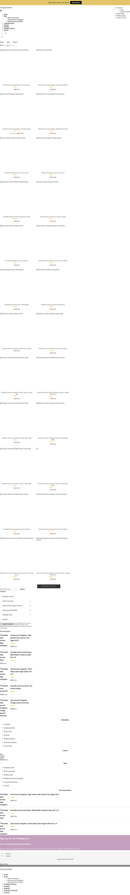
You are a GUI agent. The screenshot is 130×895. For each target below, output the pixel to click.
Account (119, 8)
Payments (7, 735)
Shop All (5, 619)
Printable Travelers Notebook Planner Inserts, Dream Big (16, 393)
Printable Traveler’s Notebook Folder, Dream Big (16, 438)
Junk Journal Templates (15, 20)
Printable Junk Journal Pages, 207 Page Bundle (17, 129)
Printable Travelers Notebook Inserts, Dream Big (16, 483)
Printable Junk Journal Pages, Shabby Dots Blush (53, 85)
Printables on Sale (8, 596)
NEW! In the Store (9, 771)
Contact (6, 30)
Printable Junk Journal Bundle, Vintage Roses (16, 85)
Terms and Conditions (10, 742)
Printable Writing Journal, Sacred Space (53, 173)
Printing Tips (121, 16)
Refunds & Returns (9, 738)
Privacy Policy (8, 746)
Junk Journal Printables (15, 21)
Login (122, 10)
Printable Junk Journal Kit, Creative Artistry (53, 216)
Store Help (120, 14)
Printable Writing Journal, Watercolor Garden (16, 216)
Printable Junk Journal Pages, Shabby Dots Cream (53, 129)
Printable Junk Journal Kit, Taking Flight (17, 304)
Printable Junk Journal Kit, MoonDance (53, 304)
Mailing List (3, 759)
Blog (1, 754)
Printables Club (16, 615)
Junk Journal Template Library (16, 606)
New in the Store (13, 18)
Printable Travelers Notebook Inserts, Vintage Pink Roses (53, 484)
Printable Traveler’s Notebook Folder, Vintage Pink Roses (53, 438)
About (2, 758)
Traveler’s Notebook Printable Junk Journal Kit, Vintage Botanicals (53, 573)
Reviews (6, 25)
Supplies (6, 26)
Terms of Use (121, 18)
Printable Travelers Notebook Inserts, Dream (17, 529)
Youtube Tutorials (9, 28)
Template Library (9, 23)
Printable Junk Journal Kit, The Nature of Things (53, 260)
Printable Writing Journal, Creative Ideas (17, 173)
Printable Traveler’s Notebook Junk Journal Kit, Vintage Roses (16, 573)
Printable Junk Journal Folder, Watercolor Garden (16, 348)
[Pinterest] (0, 871)
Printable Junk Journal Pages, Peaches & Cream (53, 348)
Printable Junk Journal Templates (13, 778)
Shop (5, 16)
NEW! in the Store (16, 601)
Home (5, 14)
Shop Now (76, 3)
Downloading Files (9, 728)
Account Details (125, 12)
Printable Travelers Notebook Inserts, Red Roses (53, 529)
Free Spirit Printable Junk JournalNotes (16, 260)
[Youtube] (2, 871)
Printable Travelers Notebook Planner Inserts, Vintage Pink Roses (53, 393)
